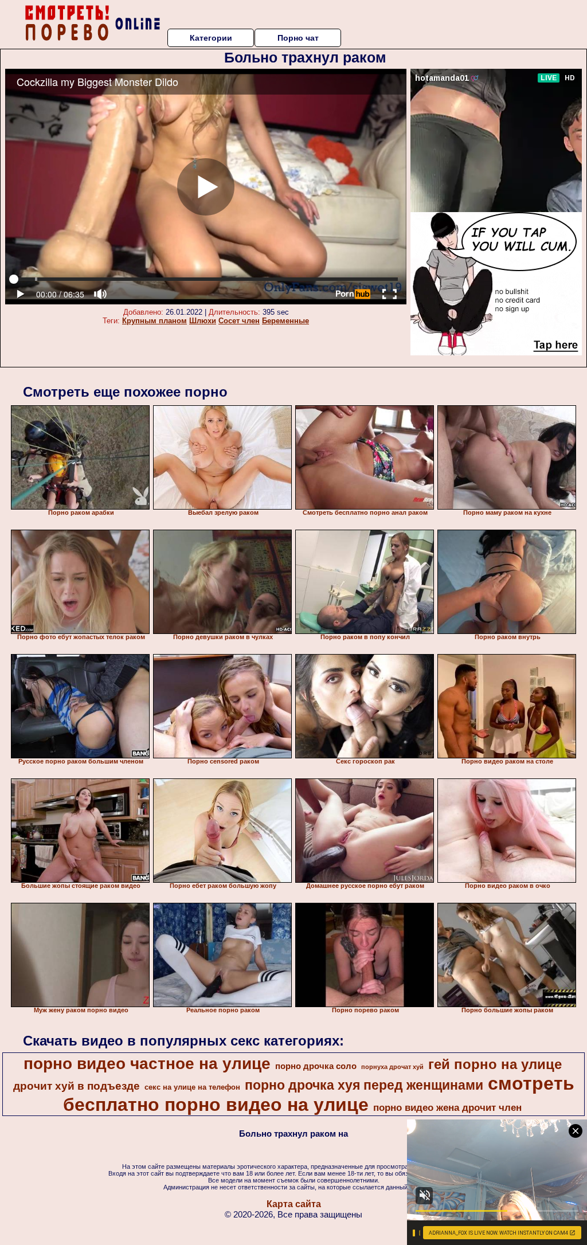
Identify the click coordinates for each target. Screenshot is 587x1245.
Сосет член (239, 320)
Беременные (285, 320)
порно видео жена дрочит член (447, 1107)
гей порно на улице (495, 1064)
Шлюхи (202, 320)
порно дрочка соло (316, 1066)
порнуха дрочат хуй (392, 1066)
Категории (211, 37)
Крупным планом (154, 320)
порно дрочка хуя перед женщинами (364, 1085)
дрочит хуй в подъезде (76, 1086)
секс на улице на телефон (192, 1087)
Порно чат (298, 37)
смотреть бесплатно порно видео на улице (318, 1094)
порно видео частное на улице (147, 1063)
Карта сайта (294, 1204)
